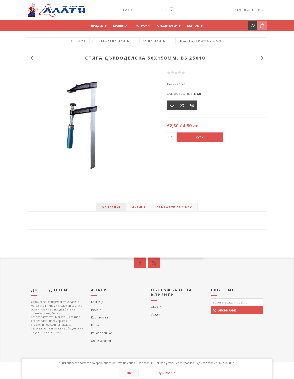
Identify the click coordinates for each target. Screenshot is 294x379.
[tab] (111, 207)
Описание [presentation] (111, 207)
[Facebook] (140, 263)
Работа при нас (101, 333)
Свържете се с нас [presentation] (174, 207)
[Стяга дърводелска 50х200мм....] (262, 58)
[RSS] (154, 263)
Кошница (97, 302)
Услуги (155, 314)
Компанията (99, 317)
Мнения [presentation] (138, 207)
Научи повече (165, 373)
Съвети (156, 306)
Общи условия (101, 341)
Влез (260, 9)
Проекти (97, 325)
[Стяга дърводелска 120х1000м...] (32, 58)
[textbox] (139, 9)
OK (129, 373)
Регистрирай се (244, 9)
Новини (96, 309)
